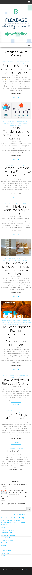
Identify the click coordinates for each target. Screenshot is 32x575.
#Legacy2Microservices (8, 520)
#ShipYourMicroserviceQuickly (7, 522)
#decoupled (4, 518)
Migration (19, 125)
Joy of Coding (21, 63)
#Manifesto (18, 520)
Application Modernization (7, 61)
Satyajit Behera (16, 93)
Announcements (12, 448)
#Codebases (11, 514)
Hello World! (16, 451)
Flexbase (16, 20)
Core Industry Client (20, 258)
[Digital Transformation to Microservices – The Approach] (16, 110)
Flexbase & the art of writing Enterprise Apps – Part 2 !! (16, 69)
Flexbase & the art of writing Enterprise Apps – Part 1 (16, 171)
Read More (16, 97)
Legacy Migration (25, 123)
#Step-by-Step (22, 522)
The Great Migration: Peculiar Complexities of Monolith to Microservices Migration (16, 336)
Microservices (13, 125)
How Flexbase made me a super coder (16, 210)
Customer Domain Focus (19, 61)
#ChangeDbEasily (4, 514)
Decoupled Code (8, 322)
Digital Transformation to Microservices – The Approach (16, 133)
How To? (12, 123)
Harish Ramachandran (16, 400)
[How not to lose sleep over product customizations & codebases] (16, 247)
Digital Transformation (17, 322)
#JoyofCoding (16, 517)
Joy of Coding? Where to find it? (16, 416)
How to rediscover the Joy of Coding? (16, 381)
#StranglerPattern (4, 524)
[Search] (29, 509)
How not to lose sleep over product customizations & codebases (16, 268)
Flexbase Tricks (14, 63)
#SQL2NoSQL (16, 522)
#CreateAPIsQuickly (20, 515)
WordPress (18, 570)
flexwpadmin (17, 230)
